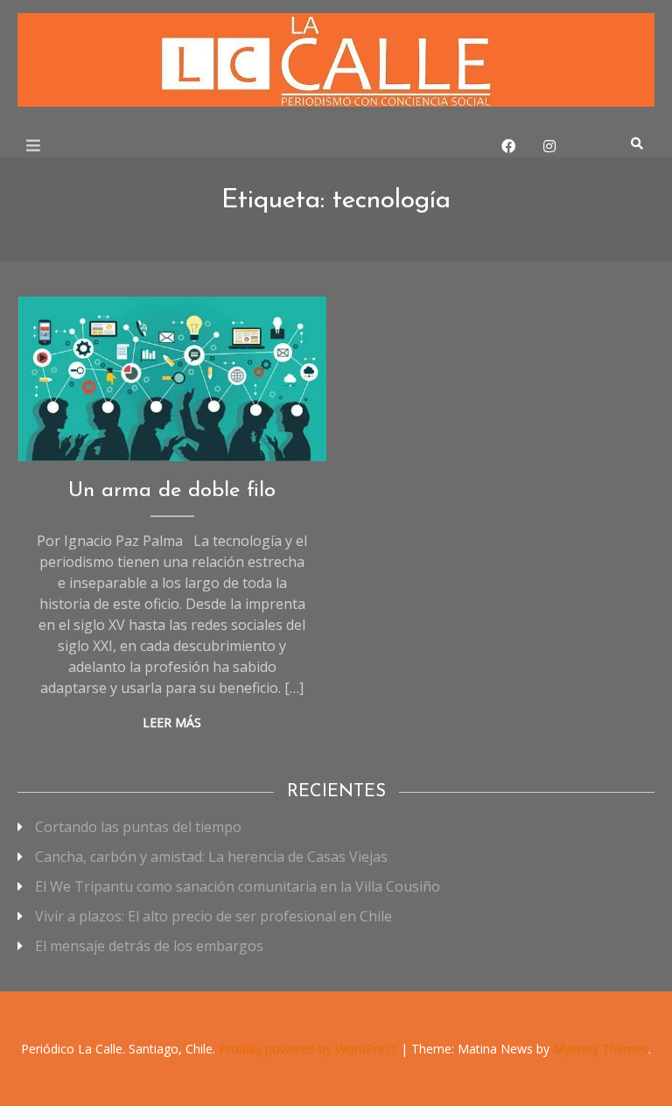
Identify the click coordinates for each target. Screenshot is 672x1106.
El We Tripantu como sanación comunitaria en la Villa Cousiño (237, 886)
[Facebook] (508, 146)
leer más (172, 722)
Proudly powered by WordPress (310, 1048)
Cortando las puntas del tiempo (138, 826)
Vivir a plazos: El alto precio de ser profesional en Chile (213, 916)
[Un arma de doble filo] (172, 379)
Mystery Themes (600, 1048)
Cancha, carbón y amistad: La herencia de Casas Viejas (211, 856)
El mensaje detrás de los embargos (149, 946)
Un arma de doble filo (172, 490)
